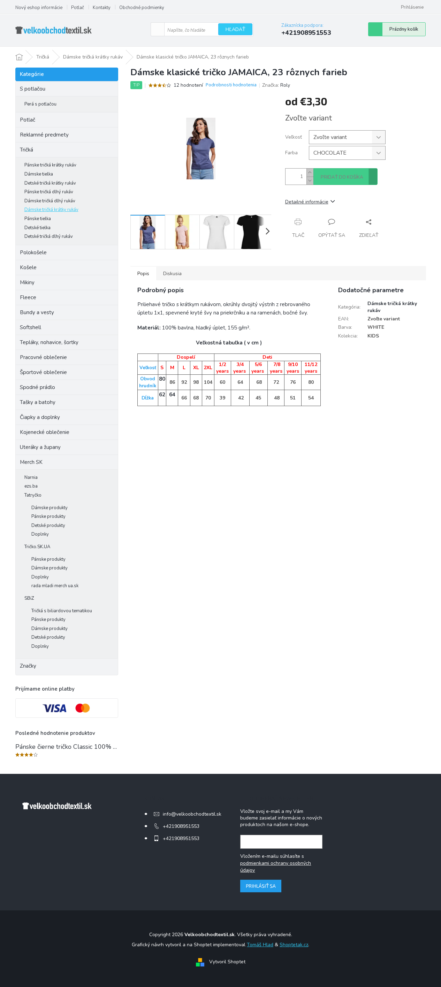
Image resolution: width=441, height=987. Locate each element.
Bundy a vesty (37, 312)
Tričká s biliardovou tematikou (61, 611)
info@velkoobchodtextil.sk (192, 814)
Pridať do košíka (342, 177)
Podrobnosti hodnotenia (231, 85)
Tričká (26, 149)
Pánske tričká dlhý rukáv (48, 192)
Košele (28, 267)
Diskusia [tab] (172, 273)
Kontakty (102, 8)
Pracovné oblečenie (43, 357)
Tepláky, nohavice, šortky (49, 342)
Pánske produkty (48, 516)
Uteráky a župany (40, 447)
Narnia (31, 477)
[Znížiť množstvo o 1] (309, 181)
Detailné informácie (306, 202)
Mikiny (27, 282)
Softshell (30, 327)
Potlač (77, 8)
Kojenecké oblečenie (44, 432)
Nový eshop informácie (38, 8)
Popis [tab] (143, 273)
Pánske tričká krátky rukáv (50, 165)
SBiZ (29, 598)
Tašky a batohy (37, 402)
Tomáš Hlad (260, 944)
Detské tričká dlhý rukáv (48, 236)
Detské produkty (48, 525)
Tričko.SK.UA (37, 547)
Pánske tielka (37, 219)
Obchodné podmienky (141, 8)
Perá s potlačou (40, 104)
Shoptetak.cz (294, 944)
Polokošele (33, 252)
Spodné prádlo (37, 387)
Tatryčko (32, 495)
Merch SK (31, 462)
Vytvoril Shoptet (227, 961)
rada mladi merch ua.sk (54, 586)
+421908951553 (181, 826)
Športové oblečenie (43, 372)
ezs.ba (31, 486)
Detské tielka (37, 228)
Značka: (276, 85)
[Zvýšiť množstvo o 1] (309, 173)
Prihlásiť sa (261, 886)
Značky (28, 665)
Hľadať (235, 29)
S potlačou (32, 88)
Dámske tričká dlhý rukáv (49, 201)
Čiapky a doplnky (40, 417)
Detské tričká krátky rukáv (50, 183)
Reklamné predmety (44, 134)
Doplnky (40, 534)
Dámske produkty (49, 508)
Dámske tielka (38, 174)
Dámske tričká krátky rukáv (51, 210)
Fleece (28, 297)
